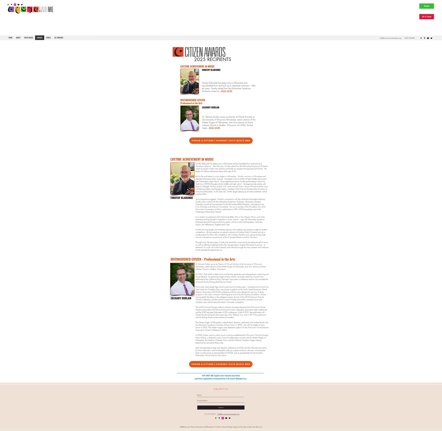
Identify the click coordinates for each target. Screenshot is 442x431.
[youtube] (428, 38)
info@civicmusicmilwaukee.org (390, 38)
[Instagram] (223, 418)
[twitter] (431, 38)
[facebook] (421, 38)
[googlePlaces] (424, 38)
